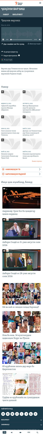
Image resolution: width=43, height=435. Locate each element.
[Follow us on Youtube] (12, 414)
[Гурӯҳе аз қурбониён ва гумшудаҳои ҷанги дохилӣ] (21, 384)
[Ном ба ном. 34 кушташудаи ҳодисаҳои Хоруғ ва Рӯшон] (21, 322)
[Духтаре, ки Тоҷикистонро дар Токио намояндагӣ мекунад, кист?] (32, 121)
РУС (29, 432)
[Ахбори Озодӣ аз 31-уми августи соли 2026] (21, 229)
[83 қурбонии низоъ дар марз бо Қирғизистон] (21, 353)
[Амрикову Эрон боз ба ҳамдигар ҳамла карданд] (21, 198)
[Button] (9, 52)
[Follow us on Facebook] (8, 414)
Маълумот (17, 15)
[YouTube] (21, 432)
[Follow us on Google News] (3, 414)
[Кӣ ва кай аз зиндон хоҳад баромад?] (21, 294)
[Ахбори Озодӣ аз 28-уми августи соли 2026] (21, 260)
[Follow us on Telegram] (26, 414)
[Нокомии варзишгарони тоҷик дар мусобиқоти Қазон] (32, 144)
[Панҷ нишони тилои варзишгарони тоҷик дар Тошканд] (10, 121)
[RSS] (31, 414)
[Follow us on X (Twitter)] (22, 414)
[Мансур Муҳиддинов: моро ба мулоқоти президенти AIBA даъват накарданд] (32, 95)
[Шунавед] (12, 432)
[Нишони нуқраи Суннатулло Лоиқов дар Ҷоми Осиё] (10, 144)
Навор (6, 15)
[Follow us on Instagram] (17, 414)
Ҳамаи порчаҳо (37, 161)
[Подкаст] (35, 414)
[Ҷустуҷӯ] (37, 432)
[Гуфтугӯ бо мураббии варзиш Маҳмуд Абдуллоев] (10, 95)
